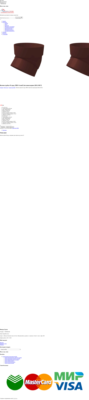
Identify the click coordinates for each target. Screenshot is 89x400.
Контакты (4, 33)
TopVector (15, 398)
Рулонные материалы (9, 27)
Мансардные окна (8, 28)
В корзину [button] (11, 158)
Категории (4, 22)
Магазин (2, 342)
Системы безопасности (9, 30)
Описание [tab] (4, 130)
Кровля (6, 23)
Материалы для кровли (9, 26)
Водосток (7, 25)
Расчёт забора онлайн (9, 360)
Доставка (4, 32)
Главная (4, 21)
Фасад (6, 24)
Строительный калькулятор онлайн (9, 356)
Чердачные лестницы (9, 29)
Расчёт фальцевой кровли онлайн (12, 359)
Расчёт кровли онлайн (9, 363)
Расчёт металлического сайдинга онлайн (13, 357)
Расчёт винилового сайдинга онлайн (12, 358)
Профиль (2, 344)
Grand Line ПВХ (12, 87)
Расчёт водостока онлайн (10, 362)
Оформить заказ (3, 343)
